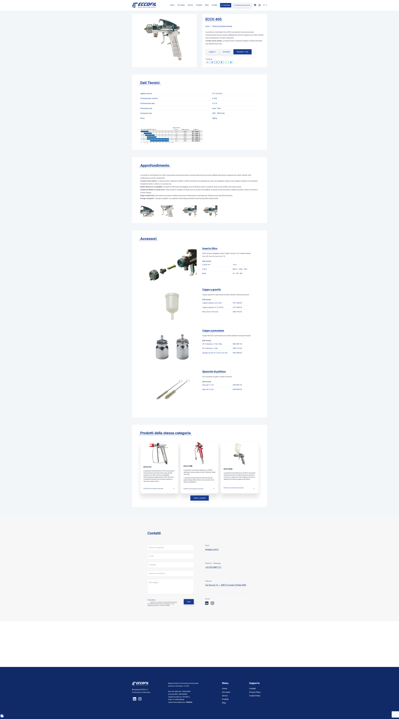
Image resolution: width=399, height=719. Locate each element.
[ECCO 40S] (164, 19)
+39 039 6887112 (213, 567)
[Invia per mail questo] (207, 62)
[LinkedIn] (255, 5)
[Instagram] (259, 5)
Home (224, 688)
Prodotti (225, 699)
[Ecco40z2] (147, 211)
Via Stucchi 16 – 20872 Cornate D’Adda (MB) (225, 585)
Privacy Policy (151, 600)
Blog (224, 703)
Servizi (225, 696)
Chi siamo (226, 692)
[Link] (144, 5)
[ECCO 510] (159, 467)
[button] (265, 5)
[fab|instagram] (212, 603)
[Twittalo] (217, 62)
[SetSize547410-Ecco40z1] (189, 211)
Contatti (252, 688)
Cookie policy (146, 692)
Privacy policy (136, 692)
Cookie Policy (254, 696)
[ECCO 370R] (199, 467)
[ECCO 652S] (240, 467)
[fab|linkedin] (206, 603)
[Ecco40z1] (209, 211)
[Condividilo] (212, 62)
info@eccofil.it (212, 549)
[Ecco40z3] (168, 211)
